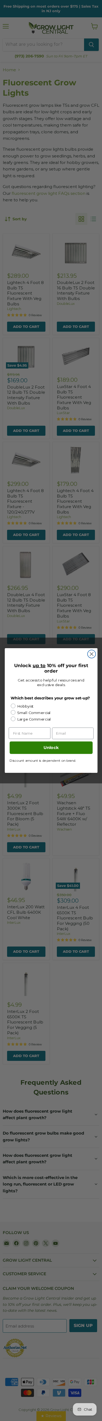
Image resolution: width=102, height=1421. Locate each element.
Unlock (50, 747)
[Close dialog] (91, 654)
